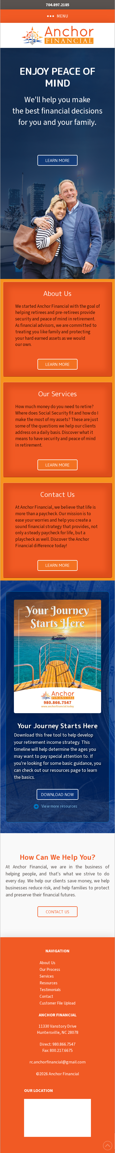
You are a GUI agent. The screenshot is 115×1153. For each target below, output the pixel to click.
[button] (57, 16)
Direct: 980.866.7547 (57, 1044)
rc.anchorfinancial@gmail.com (57, 1062)
